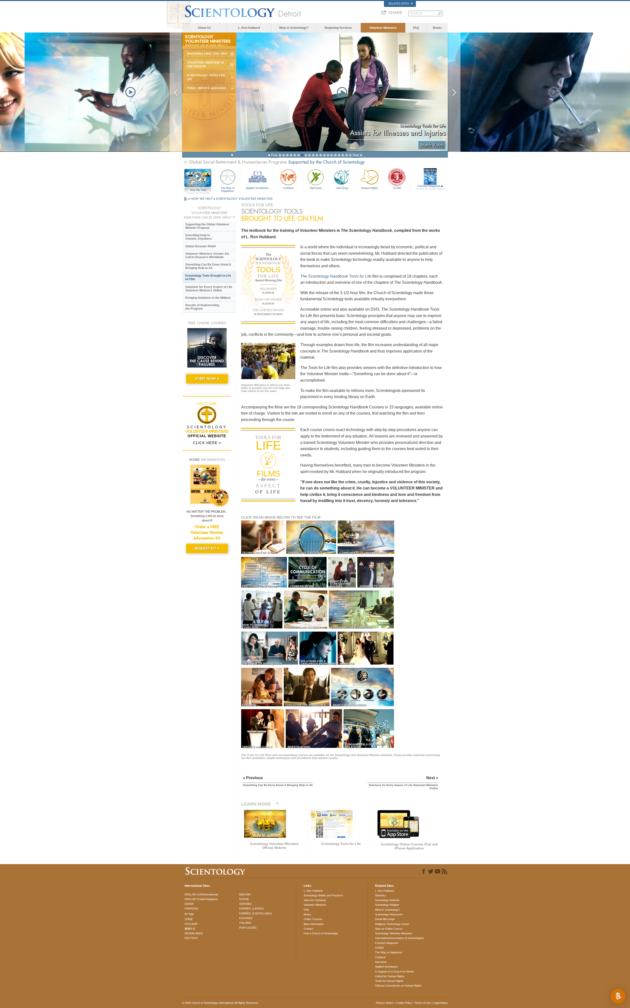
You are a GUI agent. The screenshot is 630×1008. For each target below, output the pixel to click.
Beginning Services (338, 28)
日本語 (189, 919)
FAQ (416, 28)
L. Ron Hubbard (249, 28)
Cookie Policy (404, 1002)
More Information (314, 924)
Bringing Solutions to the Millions (208, 298)
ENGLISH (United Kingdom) (201, 899)
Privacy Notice (384, 1002)
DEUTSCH (191, 938)
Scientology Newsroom (389, 914)
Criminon (288, 187)
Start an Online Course (388, 928)
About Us (204, 28)
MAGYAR (245, 894)
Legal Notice (440, 1002)
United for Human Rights (389, 976)
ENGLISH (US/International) (201, 894)
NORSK (244, 899)
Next (356, 154)
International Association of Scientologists (399, 938)
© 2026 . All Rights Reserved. (220, 1002)
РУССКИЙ (191, 924)
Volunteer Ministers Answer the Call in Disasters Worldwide (207, 255)
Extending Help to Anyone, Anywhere (198, 237)
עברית (189, 914)
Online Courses (313, 919)
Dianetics (380, 895)
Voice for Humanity (315, 900)
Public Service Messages (206, 88)
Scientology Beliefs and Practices (323, 895)
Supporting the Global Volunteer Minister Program (207, 226)
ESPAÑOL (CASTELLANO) (255, 913)
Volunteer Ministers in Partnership (205, 64)
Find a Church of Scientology (321, 933)
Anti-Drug (342, 187)
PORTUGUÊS (247, 927)
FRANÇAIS (191, 908)
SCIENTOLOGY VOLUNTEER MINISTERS (244, 198)
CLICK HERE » (207, 443)
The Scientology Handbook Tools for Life (335, 276)
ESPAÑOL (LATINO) (251, 908)
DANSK (189, 903)
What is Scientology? (293, 28)
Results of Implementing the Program (202, 306)
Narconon (316, 187)
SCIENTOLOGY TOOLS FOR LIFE (206, 77)
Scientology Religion (387, 904)
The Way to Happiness (228, 189)
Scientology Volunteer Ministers (393, 933)
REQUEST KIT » (207, 548)
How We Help (198, 190)
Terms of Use (422, 1002)
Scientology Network (387, 900)
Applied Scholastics (257, 187)
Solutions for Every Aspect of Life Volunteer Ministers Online (208, 288)
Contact (308, 928)
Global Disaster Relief (200, 246)
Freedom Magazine (430, 187)
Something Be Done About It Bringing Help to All (208, 266)
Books (437, 28)
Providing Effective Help (207, 53)
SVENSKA (245, 903)
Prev (274, 154)
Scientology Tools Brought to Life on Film (208, 277)
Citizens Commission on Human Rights (398, 985)
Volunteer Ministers (382, 28)
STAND (379, 947)
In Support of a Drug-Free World (394, 971)
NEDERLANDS (194, 933)
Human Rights (369, 187)
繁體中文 (190, 928)
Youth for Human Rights (389, 980)
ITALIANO (245, 922)
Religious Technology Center (392, 924)
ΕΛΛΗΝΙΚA (245, 918)
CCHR (397, 187)
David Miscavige (385, 919)
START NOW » (207, 378)
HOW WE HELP (202, 198)
